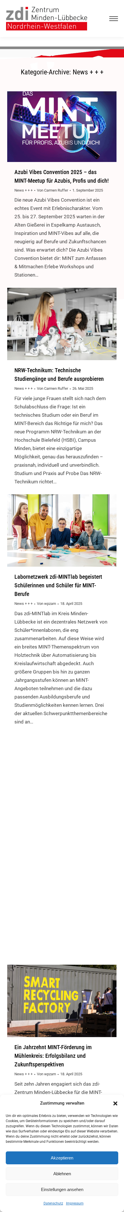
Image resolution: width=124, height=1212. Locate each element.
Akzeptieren (62, 1157)
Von (52, 190)
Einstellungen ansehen (62, 1189)
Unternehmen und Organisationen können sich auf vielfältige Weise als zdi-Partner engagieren (61, 824)
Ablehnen (62, 1173)
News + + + (23, 190)
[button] (115, 1103)
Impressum (75, 1203)
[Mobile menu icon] (112, 18)
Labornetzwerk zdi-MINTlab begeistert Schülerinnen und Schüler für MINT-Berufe (58, 585)
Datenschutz (53, 1203)
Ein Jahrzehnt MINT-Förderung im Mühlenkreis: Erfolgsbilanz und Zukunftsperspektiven (53, 1056)
